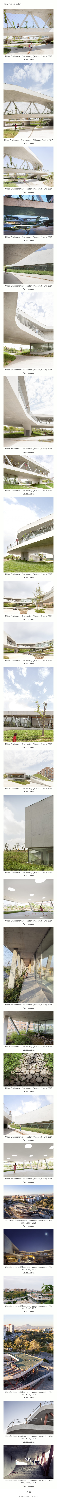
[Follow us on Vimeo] (30, 1492)
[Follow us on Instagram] (27, 1492)
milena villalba (12, 4)
